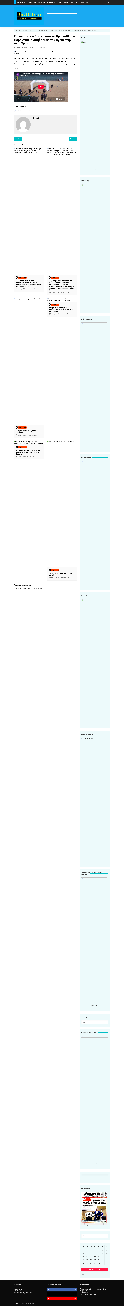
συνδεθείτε (38, 588)
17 (83, 1260)
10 (83, 1257)
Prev (19, 139)
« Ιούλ (83, 1274)
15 (102, 1257)
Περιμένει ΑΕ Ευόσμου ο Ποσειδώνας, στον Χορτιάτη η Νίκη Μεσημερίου (62, 309)
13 (95, 1257)
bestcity (18, 48)
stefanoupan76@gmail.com (23, 1293)
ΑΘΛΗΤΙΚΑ (41, 2)
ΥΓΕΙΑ (59, 2)
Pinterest (29, 110)
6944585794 (18, 1291)
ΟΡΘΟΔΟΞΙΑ (51, 2)
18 (87, 1260)
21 (99, 1260)
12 (91, 1257)
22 (102, 1260)
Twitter (20, 110)
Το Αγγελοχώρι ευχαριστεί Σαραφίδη (26, 432)
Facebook (15, 110)
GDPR (87, 2)
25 (87, 1263)
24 (83, 1263)
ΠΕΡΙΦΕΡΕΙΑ (31, 2)
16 (106, 1257)
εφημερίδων (98, 1225)
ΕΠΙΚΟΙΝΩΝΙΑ (79, 2)
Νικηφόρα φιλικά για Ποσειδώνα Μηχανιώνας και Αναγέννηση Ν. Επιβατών (28, 452)
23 (106, 1260)
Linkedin (24, 110)
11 (87, 1257)
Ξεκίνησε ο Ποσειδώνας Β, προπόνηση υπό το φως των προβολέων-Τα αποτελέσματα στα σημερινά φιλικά (29, 283)
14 (99, 1257)
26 (91, 1263)
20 (95, 1260)
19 (91, 1260)
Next (71, 139)
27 (95, 1263)
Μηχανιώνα (18, 1289)
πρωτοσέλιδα (91, 1225)
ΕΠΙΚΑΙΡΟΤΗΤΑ (68, 2)
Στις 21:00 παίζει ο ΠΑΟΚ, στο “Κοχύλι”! (60, 574)
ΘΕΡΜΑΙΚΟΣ (21, 2)
